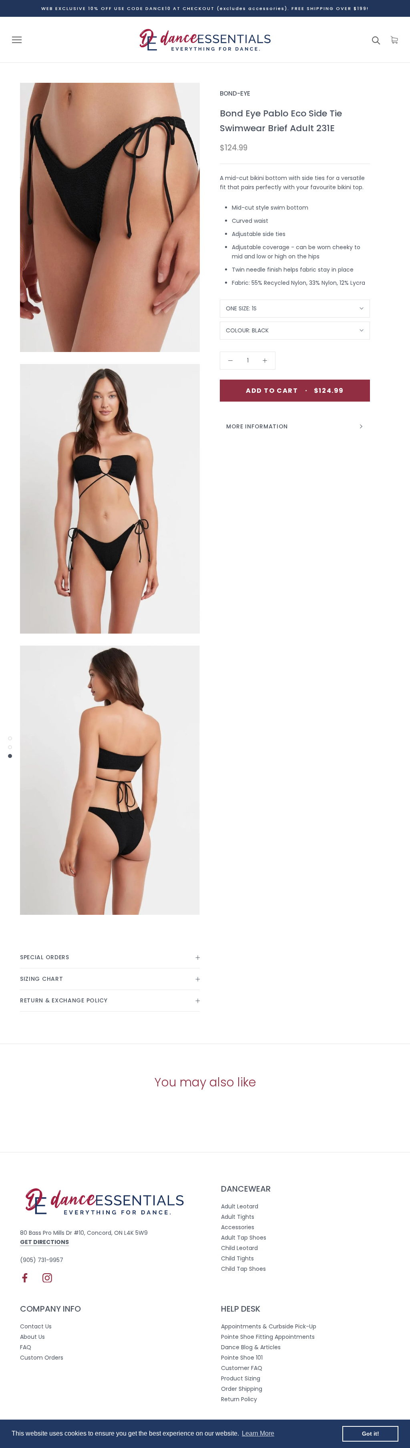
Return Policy (239, 1399)
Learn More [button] (258, 1433)
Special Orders (44, 957)
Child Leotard (239, 1248)
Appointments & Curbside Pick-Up (268, 1326)
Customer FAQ (241, 1368)
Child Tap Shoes (243, 1269)
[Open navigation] (17, 39)
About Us (32, 1337)
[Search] (376, 40)
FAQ (25, 1347)
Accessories (237, 1227)
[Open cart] (394, 39)
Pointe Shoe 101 (242, 1357)
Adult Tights (237, 1217)
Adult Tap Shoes (243, 1237)
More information (257, 426)
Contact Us (36, 1326)
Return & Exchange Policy (64, 1000)
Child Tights (237, 1258)
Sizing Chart (41, 979)
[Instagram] (47, 1277)
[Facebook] (25, 1277)
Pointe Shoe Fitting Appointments (268, 1337)
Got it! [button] (370, 1433)
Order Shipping (241, 1389)
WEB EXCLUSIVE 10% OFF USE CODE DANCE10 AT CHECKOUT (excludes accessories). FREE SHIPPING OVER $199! (205, 8)
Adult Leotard (239, 1206)
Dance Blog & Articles (251, 1347)
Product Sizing (240, 1378)
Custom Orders (41, 1357)
